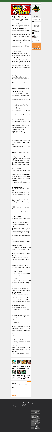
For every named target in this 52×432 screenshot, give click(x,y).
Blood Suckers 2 (33, 413)
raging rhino (33, 428)
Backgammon (34, 410)
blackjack (18, 229)
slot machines (18, 17)
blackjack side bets (37, 411)
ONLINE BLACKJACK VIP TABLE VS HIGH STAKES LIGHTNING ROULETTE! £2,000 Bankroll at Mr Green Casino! (36, 37)
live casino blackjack (33, 421)
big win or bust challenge (38, 410)
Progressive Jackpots (37, 427)
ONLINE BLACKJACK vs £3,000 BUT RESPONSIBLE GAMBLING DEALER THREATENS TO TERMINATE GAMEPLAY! (36, 24)
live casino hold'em (36, 421)
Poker (32, 406)
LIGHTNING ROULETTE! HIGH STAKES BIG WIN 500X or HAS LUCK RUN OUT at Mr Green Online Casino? (36, 33)
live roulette (34, 423)
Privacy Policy (13, 405)
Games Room (33, 403)
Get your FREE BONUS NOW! (36, 48)
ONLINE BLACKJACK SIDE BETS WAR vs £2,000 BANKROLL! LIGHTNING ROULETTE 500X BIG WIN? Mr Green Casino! (36, 27)
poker (29, 26)
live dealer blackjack (33, 422)
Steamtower (39, 428)
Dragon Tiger (36, 415)
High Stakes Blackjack (34, 417)
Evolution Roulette (33, 416)
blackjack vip (36, 412)
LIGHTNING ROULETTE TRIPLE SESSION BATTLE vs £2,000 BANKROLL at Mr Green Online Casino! (37, 31)
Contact (12, 403)
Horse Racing (38, 417)
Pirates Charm (37, 426)
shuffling (21, 20)
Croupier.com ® (14, 0)
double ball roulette (33, 415)
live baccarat (33, 420)
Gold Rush (37, 416)
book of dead (37, 413)
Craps (39, 413)
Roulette (36, 428)
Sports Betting (33, 407)
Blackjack (33, 411)
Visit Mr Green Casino (36, 16)
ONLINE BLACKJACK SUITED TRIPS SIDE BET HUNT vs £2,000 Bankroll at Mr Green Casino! (36, 40)
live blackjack (37, 420)
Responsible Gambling (14, 406)
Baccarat (32, 410)
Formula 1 (35, 416)
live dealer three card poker (37, 422)
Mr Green (32, 405)
